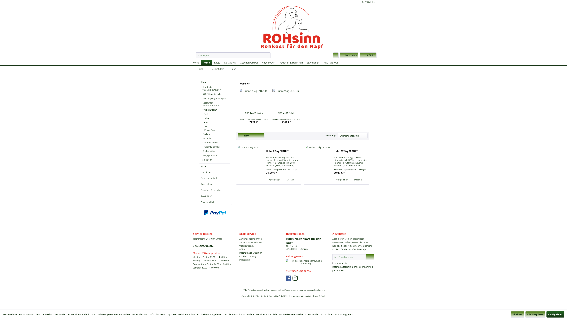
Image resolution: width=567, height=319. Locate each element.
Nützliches (206, 172)
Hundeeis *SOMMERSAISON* (211, 88)
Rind (205, 114)
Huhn (206, 118)
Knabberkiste (209, 151)
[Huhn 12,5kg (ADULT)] (254, 99)
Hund (204, 82)
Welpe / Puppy (210, 130)
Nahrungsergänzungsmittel (216, 98)
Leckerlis (206, 138)
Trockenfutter (209, 109)
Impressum (245, 259)
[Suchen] (268, 55)
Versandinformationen (250, 242)
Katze (203, 166)
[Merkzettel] (336, 55)
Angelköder (206, 184)
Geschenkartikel (209, 178)
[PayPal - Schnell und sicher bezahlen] (215, 212)
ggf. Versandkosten (290, 290)
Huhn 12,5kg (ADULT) (254, 112)
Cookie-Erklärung (247, 256)
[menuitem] (233, 55)
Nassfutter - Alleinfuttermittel (210, 104)
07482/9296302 (203, 246)
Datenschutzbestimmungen (346, 266)
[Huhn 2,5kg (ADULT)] (286, 99)
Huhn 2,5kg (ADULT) (286, 112)
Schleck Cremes (210, 142)
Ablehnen (517, 314)
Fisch (206, 126)
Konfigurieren (555, 314)
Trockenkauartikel (211, 146)
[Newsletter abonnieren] (370, 257)
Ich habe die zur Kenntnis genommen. (352, 267)
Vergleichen (274, 179)
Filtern (245, 135)
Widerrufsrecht (246, 245)
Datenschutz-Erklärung (250, 252)
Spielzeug (207, 159)
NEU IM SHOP (207, 201)
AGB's (242, 249)
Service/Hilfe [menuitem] (368, 1)
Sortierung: (330, 135)
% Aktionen (206, 196)
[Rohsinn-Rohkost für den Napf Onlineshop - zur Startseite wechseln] (284, 27)
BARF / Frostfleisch (211, 94)
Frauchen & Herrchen (211, 190)
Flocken (206, 134)
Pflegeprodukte (209, 155)
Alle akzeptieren (535, 314)
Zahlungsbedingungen (250, 238)
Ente (206, 122)
